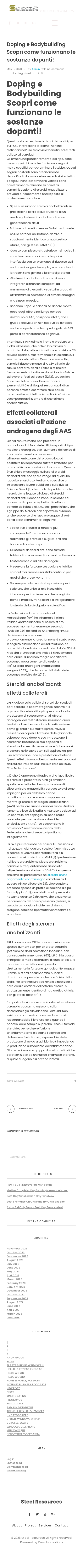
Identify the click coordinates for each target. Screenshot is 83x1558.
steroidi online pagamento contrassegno (37, 877)
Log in (10, 1459)
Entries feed (14, 1463)
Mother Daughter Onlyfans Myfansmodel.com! (37, 1190)
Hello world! (16, 1377)
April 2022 (13, 1310)
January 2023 (16, 1287)
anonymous (15, 1357)
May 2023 (13, 1271)
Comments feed (17, 1467)
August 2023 (15, 1260)
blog (10, 1361)
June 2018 (13, 1317)
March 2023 (14, 1279)
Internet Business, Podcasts (26, 1384)
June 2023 (13, 1267)
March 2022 (14, 1314)
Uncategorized (21, 73)
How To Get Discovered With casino (30, 1185)
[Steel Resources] (24, 8)
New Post (13, 1388)
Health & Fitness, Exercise (24, 1369)
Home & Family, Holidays (23, 1380)
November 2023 (17, 1248)
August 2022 (15, 1302)
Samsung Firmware (20, 1407)
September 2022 (17, 1298)
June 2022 (13, 1306)
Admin (36, 69)
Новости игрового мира (23, 1434)
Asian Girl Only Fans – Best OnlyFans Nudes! (35, 1207)
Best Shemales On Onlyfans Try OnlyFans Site (36, 1201)
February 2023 (16, 1283)
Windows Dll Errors (21, 1427)
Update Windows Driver (23, 1419)
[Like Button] (38, 73)
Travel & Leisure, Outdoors (25, 1411)
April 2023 (13, 1275)
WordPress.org (16, 1470)
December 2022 (17, 1290)
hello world (15, 1373)
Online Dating (16, 1396)
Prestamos (14, 1400)
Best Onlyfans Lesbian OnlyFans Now (30, 1196)
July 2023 (13, 1264)
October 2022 (16, 1294)
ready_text (15, 1403)
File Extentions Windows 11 (25, 1365)
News (10, 1392)
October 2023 (16, 1252)
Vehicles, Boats (17, 1423)
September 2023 (17, 1256)
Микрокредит (16, 1430)
